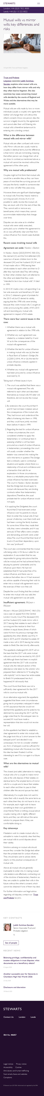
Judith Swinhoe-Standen (23, 925)
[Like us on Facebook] (35, 1024)
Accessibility (8, 1067)
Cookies (18, 1067)
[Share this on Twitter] (10, 60)
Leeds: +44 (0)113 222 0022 (15, 11)
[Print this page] (27, 60)
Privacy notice (21, 1064)
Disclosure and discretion (15, 987)
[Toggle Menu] (38, 3)
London (22, 1017)
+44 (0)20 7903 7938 (16, 935)
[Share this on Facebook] (15, 60)
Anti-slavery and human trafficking (16, 1071)
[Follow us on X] (26, 1024)
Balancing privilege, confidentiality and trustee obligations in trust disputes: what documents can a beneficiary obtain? (21, 960)
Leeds (33, 1017)
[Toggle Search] (33, 3)
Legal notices (8, 1064)
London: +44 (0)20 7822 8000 (16, 8)
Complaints (8, 1077)
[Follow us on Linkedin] (8, 1024)
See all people (11, 943)
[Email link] (21, 60)
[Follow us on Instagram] (17, 1024)
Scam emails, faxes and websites (15, 1074)
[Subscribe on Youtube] (8, 1028)
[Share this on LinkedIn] (5, 60)
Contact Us (8, 1017)
